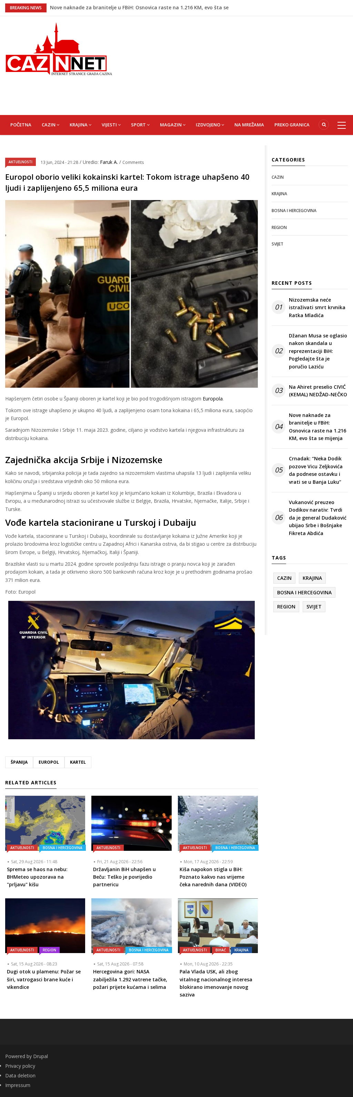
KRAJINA (79, 125)
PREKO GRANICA (292, 125)
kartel (78, 762)
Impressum (17, 1085)
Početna (20, 125)
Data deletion (20, 1075)
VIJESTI (110, 125)
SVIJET (277, 244)
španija (19, 762)
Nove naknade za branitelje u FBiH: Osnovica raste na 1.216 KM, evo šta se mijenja (317, 426)
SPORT (139, 125)
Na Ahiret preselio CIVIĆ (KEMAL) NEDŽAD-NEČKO (108, 7)
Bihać (220, 950)
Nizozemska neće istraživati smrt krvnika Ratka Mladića (317, 307)
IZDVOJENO (208, 125)
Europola (213, 398)
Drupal (40, 1056)
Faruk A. (109, 162)
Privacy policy (20, 1066)
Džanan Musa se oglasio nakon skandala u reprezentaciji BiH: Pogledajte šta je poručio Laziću (318, 351)
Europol (49, 762)
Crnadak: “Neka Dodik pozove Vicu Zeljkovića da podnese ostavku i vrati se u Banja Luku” (316, 470)
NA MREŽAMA (249, 125)
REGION (49, 950)
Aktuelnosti (20, 161)
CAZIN (49, 125)
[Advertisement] (238, 64)
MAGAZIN (171, 125)
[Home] (58, 48)
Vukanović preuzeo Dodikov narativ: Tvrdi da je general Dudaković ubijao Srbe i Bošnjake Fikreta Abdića (317, 517)
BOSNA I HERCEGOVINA (62, 847)
